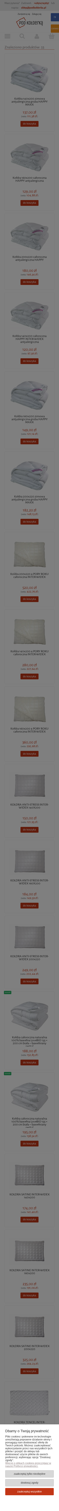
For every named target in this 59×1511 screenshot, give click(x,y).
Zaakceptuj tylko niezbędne (29, 1473)
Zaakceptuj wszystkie (29, 1491)
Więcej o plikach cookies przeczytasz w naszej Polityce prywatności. (28, 1465)
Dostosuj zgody (29, 1482)
